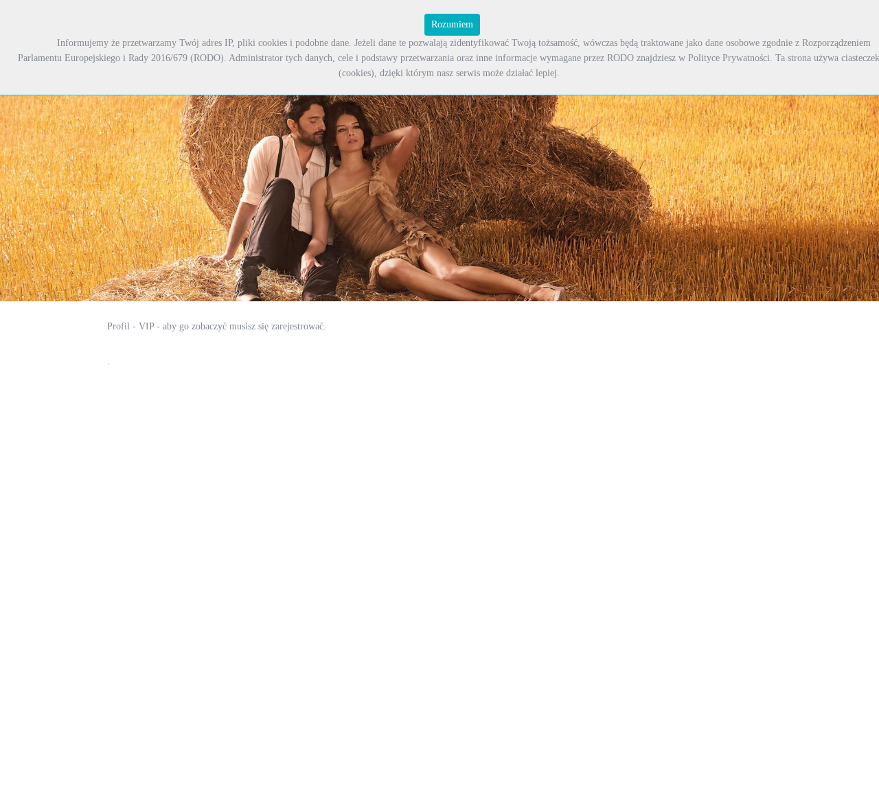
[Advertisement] (357, 350)
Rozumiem (452, 24)
